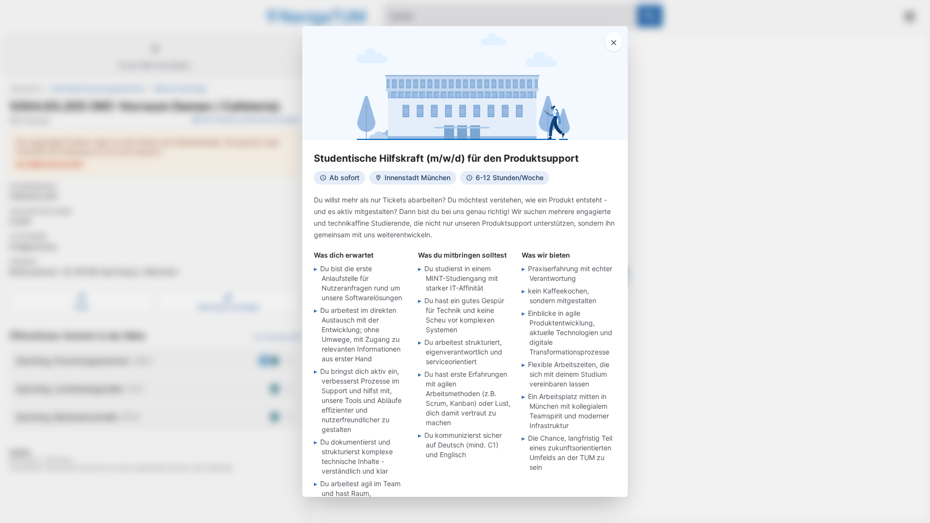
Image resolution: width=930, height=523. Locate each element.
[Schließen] (613, 41)
